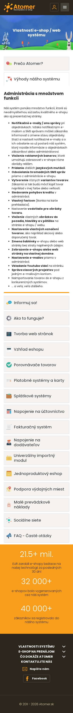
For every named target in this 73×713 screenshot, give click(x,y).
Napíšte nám (39, 669)
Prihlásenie (54, 7)
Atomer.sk (46, 704)
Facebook (39, 678)
